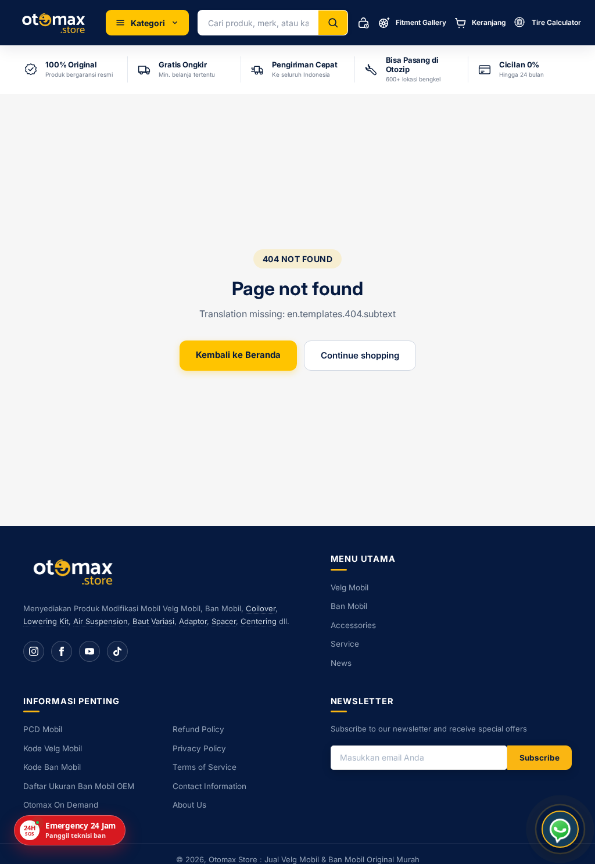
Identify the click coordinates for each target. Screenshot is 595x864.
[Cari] (332, 22)
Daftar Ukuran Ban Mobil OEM (78, 786)
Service (345, 643)
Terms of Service (204, 767)
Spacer (224, 621)
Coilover (260, 608)
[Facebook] (61, 651)
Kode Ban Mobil (52, 767)
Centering (259, 621)
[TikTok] (117, 651)
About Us (189, 804)
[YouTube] (89, 651)
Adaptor (193, 621)
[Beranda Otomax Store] (75, 571)
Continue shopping (360, 355)
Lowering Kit (46, 621)
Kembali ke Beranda (238, 354)
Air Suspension (100, 621)
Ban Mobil (349, 606)
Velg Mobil (349, 587)
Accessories (353, 625)
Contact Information (209, 786)
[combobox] (258, 22)
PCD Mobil (42, 729)
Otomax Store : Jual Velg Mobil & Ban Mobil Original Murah (314, 859)
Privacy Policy (199, 748)
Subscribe (539, 757)
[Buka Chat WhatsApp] (560, 829)
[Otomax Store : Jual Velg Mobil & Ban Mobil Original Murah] (55, 23)
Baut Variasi (153, 621)
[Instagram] (33, 651)
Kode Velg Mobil (52, 748)
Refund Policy (198, 729)
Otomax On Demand (60, 804)
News (341, 663)
